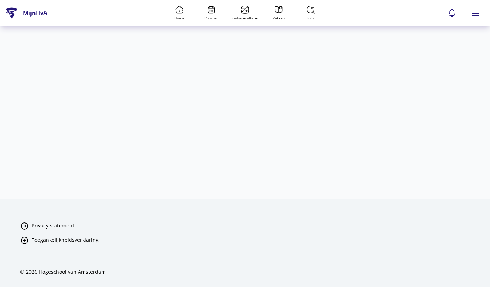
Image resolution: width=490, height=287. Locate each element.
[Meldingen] (452, 13)
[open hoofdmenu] (475, 13)
